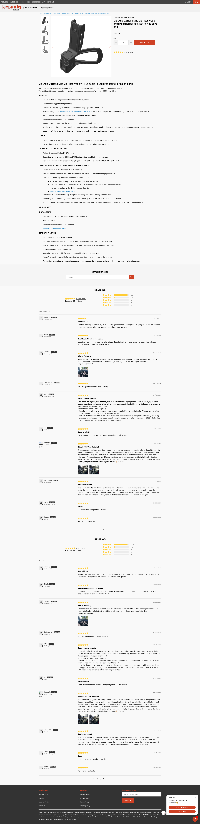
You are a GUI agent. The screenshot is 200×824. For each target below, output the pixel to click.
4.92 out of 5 (81, 298)
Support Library (38, 2)
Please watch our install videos (54, 228)
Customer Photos (17, 2)
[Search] (131, 277)
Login (189, 2)
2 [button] (97, 529)
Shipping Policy (85, 806)
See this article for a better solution (63, 191)
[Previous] (52, 46)
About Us (4, 2)
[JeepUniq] (11, 8)
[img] (83, 318)
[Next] (110, 46)
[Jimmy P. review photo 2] (94, 470)
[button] (31, 8)
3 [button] (100, 529)
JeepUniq (46, 813)
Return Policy (84, 802)
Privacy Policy (84, 798)
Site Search (42, 806)
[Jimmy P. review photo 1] (83, 470)
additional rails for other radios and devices (75, 111)
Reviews (50, 2)
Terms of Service (85, 794)
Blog (28, 2)
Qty (115, 38)
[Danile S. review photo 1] (83, 372)
